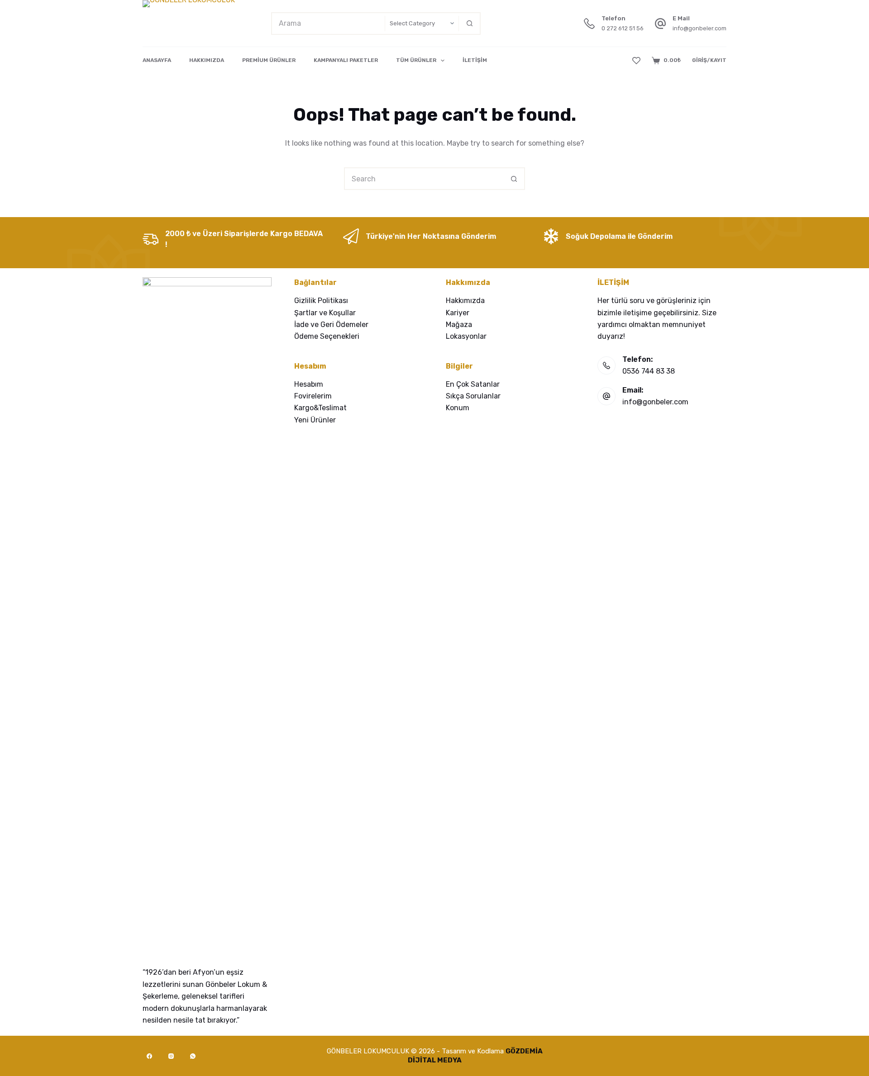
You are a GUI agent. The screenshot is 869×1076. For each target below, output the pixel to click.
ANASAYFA (157, 60)
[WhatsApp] (193, 1056)
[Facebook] (149, 1056)
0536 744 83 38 (648, 371)
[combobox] (328, 23)
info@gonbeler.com (699, 28)
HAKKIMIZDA (206, 60)
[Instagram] (171, 1056)
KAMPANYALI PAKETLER (346, 60)
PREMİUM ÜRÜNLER (269, 60)
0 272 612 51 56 (623, 28)
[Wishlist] (636, 61)
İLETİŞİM (475, 60)
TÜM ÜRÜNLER (416, 60)
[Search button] (469, 23)
